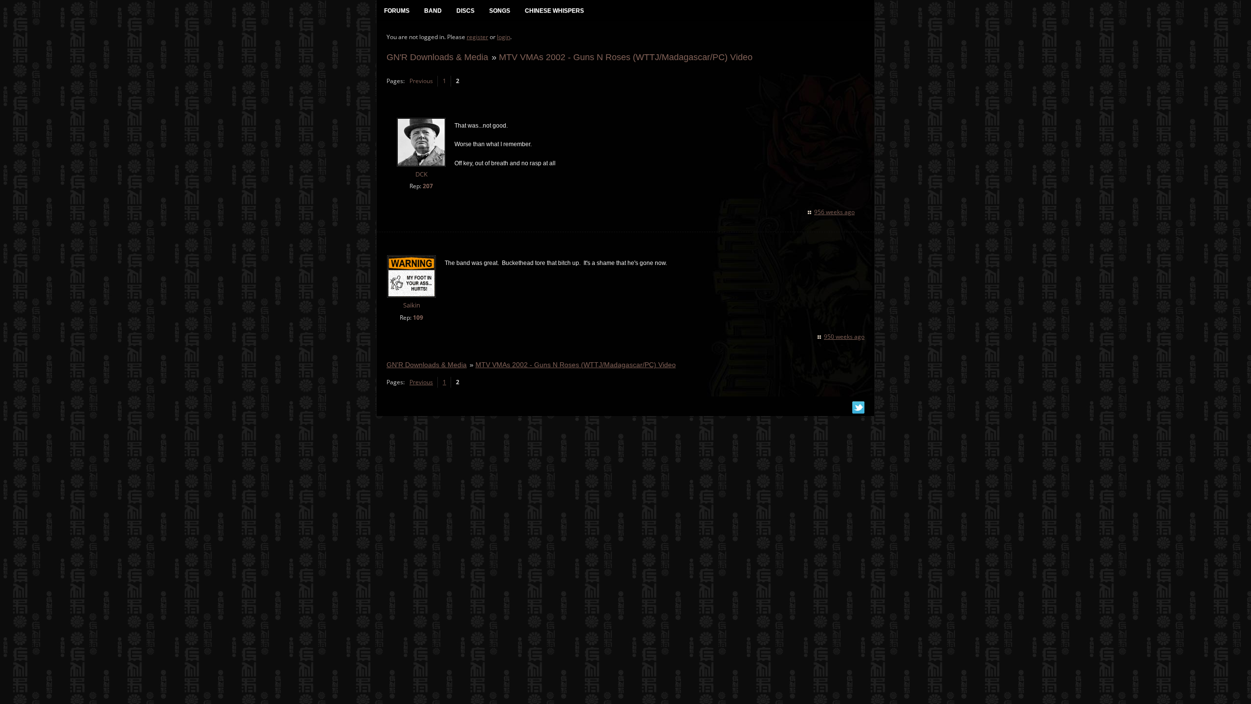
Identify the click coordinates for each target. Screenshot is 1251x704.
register (477, 37)
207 (428, 186)
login (503, 37)
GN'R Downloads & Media (437, 57)
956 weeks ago (834, 212)
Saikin (411, 305)
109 (418, 317)
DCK (421, 174)
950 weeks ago (844, 336)
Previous (421, 81)
